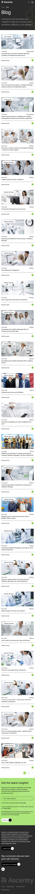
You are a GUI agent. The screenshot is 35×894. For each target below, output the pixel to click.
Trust (3, 886)
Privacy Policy (7, 808)
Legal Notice (10, 886)
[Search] (29, 2)
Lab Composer (7, 36)
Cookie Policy (5, 890)
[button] (32, 2)
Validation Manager (9, 68)
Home (3, 7)
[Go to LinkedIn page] (3, 869)
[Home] (7, 2)
